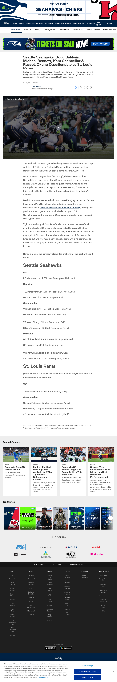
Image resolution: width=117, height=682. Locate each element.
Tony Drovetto (36, 86)
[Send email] (86, 89)
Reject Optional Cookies (87, 671)
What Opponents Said (12, 629)
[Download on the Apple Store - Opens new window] (50, 648)
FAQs (103, 611)
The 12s (49, 620)
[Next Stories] (110, 518)
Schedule (84, 571)
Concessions (103, 596)
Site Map (12, 635)
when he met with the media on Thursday (60, 207)
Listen (67, 571)
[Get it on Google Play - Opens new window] (66, 649)
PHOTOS (49, 571)
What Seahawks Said (12, 622)
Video (31, 571)
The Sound (31, 579)
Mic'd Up (31, 588)
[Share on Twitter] (81, 89)
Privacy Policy (43, 677)
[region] (58, 671)
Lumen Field (103, 575)
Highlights (31, 575)
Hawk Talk (67, 609)
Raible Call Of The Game (31, 599)
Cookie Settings (87, 666)
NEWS (12, 571)
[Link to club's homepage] (6, 23)
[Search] (87, 23)
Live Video (31, 614)
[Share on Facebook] (77, 89)
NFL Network (31, 611)
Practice (49, 605)
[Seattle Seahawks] (58, 659)
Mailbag (12, 599)
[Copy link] (90, 88)
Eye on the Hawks (50, 577)
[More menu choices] (83, 23)
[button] (58, 127)
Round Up (12, 579)
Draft (12, 575)
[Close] (113, 671)
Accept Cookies (87, 677)
